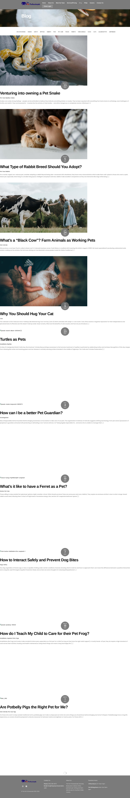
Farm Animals (82, 32)
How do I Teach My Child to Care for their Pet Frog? (44, 633)
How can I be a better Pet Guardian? (31, 413)
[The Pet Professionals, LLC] (30, 4)
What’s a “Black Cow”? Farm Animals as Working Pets (47, 240)
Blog (80, 3)
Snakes (30, 32)
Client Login (47, 6)
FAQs (85, 3)
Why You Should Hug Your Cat (26, 314)
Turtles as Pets (13, 339)
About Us (51, 3)
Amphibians (112, 32)
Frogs (67, 32)
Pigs (54, 32)
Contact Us (100, 3)
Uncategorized (21, 32)
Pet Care (60, 32)
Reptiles (42, 32)
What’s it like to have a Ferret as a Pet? (33, 486)
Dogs (89, 32)
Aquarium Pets (103, 32)
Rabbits (49, 32)
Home (44, 3)
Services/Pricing (72, 3)
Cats (94, 32)
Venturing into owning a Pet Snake (30, 93)
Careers (92, 3)
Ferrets (73, 32)
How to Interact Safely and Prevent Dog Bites (39, 560)
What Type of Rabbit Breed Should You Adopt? (41, 167)
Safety (36, 32)
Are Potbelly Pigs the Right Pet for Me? (34, 707)
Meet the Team (60, 3)
